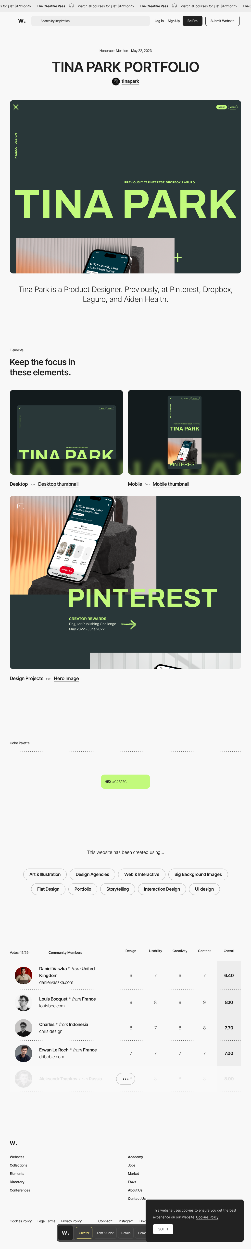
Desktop (19, 484)
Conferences (20, 1190)
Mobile (135, 484)
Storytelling (117, 889)
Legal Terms (46, 1221)
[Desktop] (66, 432)
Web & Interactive (141, 874)
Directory (17, 1182)
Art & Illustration (45, 874)
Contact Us (137, 1198)
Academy (135, 1157)
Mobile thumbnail (171, 484)
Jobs (131, 1165)
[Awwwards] (21, 21)
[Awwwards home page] (65, 1232)
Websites (17, 1157)
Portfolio (83, 889)
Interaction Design (162, 889)
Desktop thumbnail (58, 484)
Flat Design (48, 889)
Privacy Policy (71, 1221)
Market (133, 1173)
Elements (144, 1233)
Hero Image (66, 678)
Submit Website (223, 21)
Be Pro (193, 21)
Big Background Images (198, 874)
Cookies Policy (21, 1221)
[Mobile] (184, 432)
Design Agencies (92, 874)
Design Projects (26, 678)
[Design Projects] (125, 582)
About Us (135, 1190)
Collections (18, 1165)
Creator (84, 1233)
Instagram (126, 1221)
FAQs (132, 1182)
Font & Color (105, 1233)
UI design (204, 889)
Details (125, 1233)
